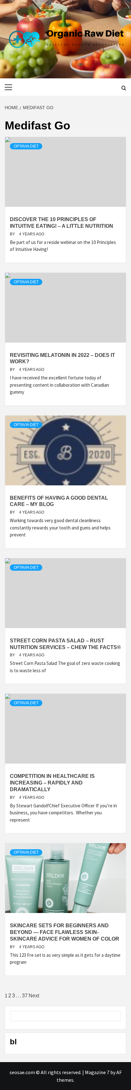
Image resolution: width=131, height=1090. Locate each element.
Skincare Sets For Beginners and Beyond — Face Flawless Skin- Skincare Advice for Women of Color (64, 932)
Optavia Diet (26, 146)
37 (25, 995)
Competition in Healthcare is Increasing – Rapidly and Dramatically (52, 782)
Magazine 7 (97, 1072)
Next (34, 995)
